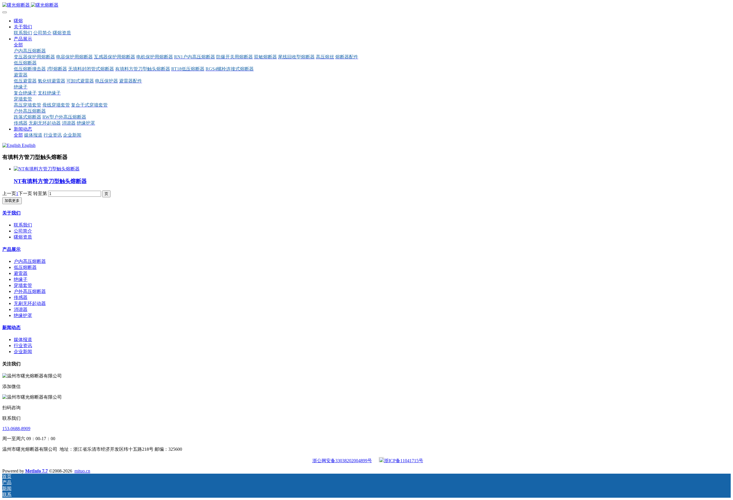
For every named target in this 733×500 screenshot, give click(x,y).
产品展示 (11, 249)
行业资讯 (23, 345)
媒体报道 (23, 339)
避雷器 (20, 273)
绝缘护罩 (23, 315)
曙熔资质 (23, 237)
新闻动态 (11, 327)
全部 (18, 44)
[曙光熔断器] (366, 5)
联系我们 (23, 225)
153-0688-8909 (16, 428)
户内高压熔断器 (30, 261)
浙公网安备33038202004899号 (342, 460)
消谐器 (20, 309)
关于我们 (11, 212)
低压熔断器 (25, 267)
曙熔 (18, 20)
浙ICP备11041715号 (403, 460)
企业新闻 (23, 351)
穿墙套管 (23, 285)
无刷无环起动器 (30, 303)
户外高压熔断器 (30, 291)
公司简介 (23, 231)
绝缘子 (20, 279)
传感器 (20, 297)
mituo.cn (82, 470)
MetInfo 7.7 (36, 470)
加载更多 (12, 200)
